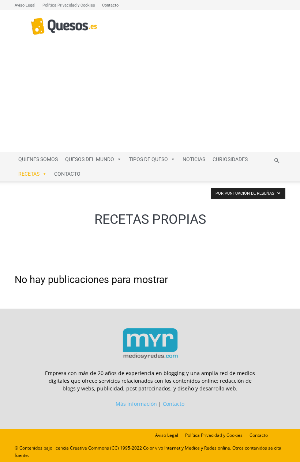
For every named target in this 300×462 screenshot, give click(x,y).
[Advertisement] (150, 97)
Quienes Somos (38, 159)
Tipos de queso (148, 159)
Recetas (29, 174)
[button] (276, 160)
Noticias (194, 159)
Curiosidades (230, 159)
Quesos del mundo (89, 159)
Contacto (110, 5)
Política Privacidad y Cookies (68, 5)
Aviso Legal (25, 5)
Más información (136, 403)
